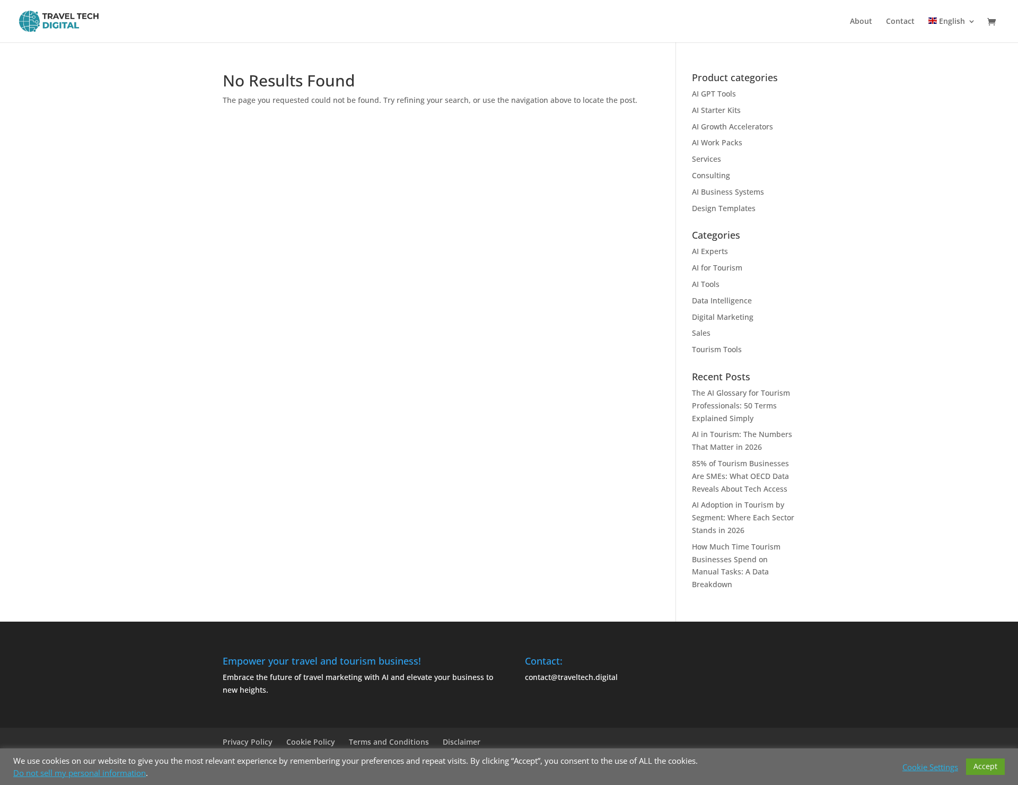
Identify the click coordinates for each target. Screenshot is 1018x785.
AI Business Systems (728, 192)
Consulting (711, 175)
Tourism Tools (717, 349)
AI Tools (705, 284)
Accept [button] (985, 766)
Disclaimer (461, 742)
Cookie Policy (310, 742)
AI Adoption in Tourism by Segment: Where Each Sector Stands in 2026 (743, 517)
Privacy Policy (248, 742)
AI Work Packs (717, 142)
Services (706, 159)
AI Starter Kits (716, 110)
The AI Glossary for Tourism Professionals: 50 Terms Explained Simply (741, 405)
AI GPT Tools (714, 94)
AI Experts (710, 251)
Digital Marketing (722, 317)
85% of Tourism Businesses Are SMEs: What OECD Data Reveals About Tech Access (740, 476)
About (861, 22)
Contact (900, 22)
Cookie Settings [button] (930, 767)
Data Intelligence (722, 300)
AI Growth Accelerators (732, 126)
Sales (701, 333)
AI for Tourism (717, 268)
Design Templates (724, 208)
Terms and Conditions (389, 742)
